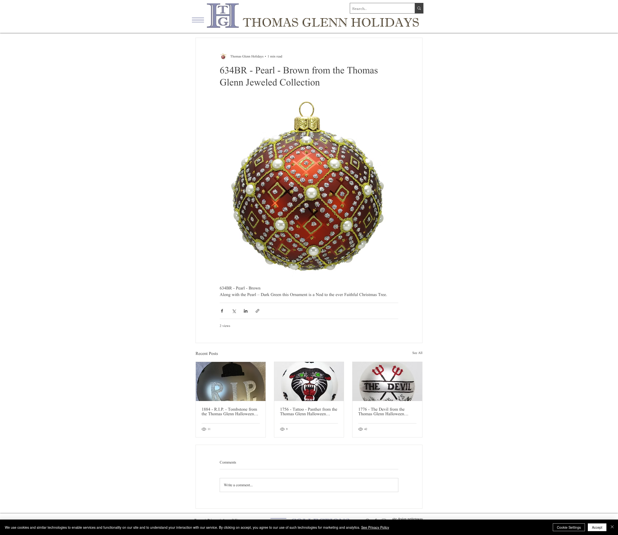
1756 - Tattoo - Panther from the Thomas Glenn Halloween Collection (308, 411)
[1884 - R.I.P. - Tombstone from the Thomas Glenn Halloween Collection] (231, 381)
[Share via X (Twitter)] (234, 311)
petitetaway (415, 519)
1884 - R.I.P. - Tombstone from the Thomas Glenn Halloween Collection (229, 411)
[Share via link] (257, 311)
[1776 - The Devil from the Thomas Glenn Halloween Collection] (387, 381)
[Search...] (419, 8)
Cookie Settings (569, 527)
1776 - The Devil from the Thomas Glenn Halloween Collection (381, 411)
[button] (198, 19)
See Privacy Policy (375, 527)
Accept (597, 527)
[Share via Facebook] (222, 311)
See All (417, 353)
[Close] (612, 527)
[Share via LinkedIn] (245, 311)
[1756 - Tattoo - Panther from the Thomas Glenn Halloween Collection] (309, 381)
